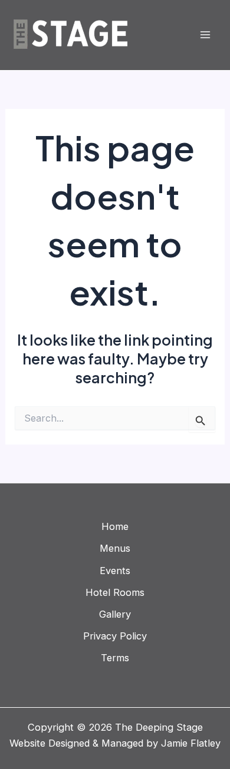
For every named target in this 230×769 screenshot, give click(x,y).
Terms (115, 658)
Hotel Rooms (115, 592)
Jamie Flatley (191, 743)
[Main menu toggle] (205, 35)
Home (115, 526)
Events (115, 570)
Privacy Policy (115, 636)
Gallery (115, 614)
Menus (115, 548)
